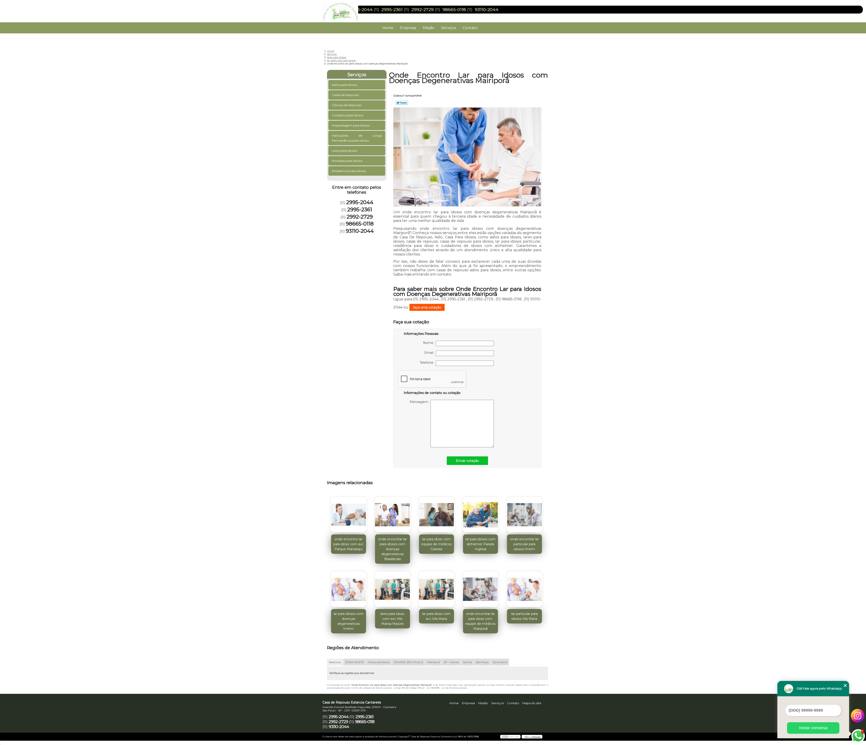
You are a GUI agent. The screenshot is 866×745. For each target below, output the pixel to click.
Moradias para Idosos (347, 161)
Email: (430, 353)
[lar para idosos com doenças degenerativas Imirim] (348, 589)
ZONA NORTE (354, 662)
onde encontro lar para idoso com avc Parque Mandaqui (348, 544)
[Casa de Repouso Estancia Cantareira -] (348, 9)
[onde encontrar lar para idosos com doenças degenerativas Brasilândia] (392, 514)
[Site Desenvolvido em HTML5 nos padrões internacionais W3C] (510, 736)
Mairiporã (433, 662)
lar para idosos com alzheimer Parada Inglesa (480, 544)
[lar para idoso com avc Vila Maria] (436, 589)
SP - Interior (451, 662)
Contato (470, 28)
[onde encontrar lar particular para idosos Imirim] (524, 514)
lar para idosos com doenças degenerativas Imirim (349, 621)
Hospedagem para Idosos (351, 125)
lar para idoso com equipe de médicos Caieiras (436, 544)
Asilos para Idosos (344, 85)
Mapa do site (531, 703)
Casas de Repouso (345, 95)
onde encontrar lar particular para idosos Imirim (524, 544)
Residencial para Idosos (349, 171)
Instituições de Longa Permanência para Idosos (357, 138)
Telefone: (428, 363)
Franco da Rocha (379, 662)
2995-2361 (392, 9)
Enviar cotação (467, 461)
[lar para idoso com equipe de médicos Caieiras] (436, 514)
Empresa (408, 28)
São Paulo (482, 662)
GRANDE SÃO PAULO (408, 662)
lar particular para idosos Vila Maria (524, 616)
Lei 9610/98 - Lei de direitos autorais (447, 687)
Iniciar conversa (813, 728)
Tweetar (402, 102)
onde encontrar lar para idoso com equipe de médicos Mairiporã (480, 621)
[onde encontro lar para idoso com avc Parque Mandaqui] (348, 514)
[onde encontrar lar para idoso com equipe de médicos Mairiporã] (480, 589)
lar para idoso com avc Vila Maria (436, 616)
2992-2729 (422, 9)
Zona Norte (500, 662)
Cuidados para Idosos (347, 115)
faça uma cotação (427, 307)
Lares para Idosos (344, 150)
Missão (428, 28)
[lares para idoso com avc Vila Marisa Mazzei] (392, 589)
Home (387, 28)
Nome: (429, 343)
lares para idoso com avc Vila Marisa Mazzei (392, 619)
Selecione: (335, 662)
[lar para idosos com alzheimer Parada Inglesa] (480, 514)
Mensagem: (420, 402)
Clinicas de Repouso (347, 105)
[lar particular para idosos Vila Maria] (524, 589)
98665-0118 (454, 9)
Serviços (448, 28)
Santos (467, 662)
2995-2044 (361, 9)
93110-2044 (486, 9)
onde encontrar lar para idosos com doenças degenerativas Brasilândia (392, 549)
